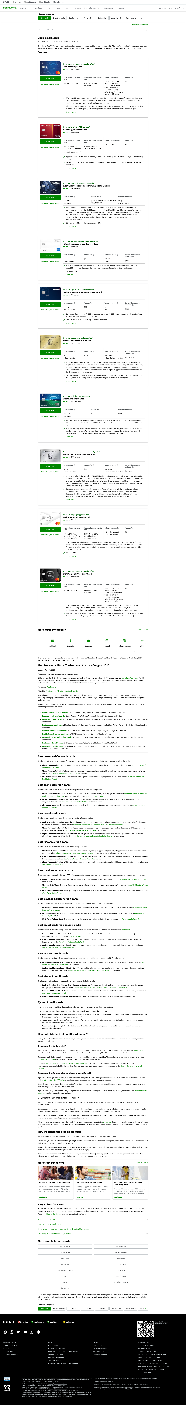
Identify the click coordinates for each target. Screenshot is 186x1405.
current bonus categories (94, 796)
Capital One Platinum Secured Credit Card (58, 948)
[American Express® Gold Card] (50, 342)
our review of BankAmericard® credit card (130, 879)
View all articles (142, 1163)
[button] (74, 196)
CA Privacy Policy (100, 1348)
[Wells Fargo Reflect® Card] (50, 131)
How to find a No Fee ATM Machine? (152, 1363)
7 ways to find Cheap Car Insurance (152, 1354)
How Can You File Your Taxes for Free (63, 1363)
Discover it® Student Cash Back (54, 993)
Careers (6, 1348)
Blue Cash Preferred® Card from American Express (75, 853)
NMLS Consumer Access (60, 1384)
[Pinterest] (38, 1332)
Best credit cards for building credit (57, 737)
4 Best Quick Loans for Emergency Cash (154, 1366)
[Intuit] (8, 1322)
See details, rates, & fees (50, 84)
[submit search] (145, 30)
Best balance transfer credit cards (56, 734)
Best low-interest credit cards (54, 731)
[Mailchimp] (68, 1322)
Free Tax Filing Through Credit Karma (63, 1351)
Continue (50, 78)
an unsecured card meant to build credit (74, 1063)
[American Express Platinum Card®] (50, 456)
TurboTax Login (54, 1360)
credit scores (126, 930)
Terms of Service (99, 1351)
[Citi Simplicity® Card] (50, 68)
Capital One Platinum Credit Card (71, 942)
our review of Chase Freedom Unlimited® (63, 773)
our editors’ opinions (130, 678)
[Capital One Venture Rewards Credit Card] (50, 294)
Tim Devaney (52, 687)
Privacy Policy (98, 1345)
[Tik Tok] (31, 1332)
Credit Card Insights (146, 1345)
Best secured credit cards (52, 743)
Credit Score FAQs (145, 1372)
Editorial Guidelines (53, 1214)
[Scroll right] (146, 643)
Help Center (53, 1345)
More (142, 18)
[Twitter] (18, 1332)
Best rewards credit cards (52, 725)
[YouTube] (25, 1332)
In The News (8, 1351)
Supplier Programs (10, 1354)
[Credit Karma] (37, 1322)
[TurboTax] (23, 1322)
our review (89, 970)
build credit (138, 1050)
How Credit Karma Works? (58, 1348)
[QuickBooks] (53, 1322)
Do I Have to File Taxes (147, 1351)
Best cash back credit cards (53, 716)
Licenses (50, 1384)
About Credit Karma (11, 1345)
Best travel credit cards (52, 719)
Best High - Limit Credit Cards (150, 1360)
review (95, 836)
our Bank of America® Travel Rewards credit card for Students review (101, 987)
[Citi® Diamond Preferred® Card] (50, 575)
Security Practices (55, 1354)
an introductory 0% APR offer (53, 1080)
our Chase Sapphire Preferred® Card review (81, 830)
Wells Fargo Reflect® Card (52, 893)
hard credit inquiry (48, 1059)
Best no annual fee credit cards (55, 713)
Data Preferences (100, 1354)
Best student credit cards (52, 746)
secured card (51, 1063)
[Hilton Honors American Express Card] (50, 245)
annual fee (107, 1122)
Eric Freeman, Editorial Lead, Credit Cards (62, 691)
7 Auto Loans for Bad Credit (149, 1357)
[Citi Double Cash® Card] (50, 400)
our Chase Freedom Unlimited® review (76, 802)
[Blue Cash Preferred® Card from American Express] (50, 187)
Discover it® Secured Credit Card (81, 936)
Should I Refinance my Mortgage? (151, 1369)
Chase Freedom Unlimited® (52, 864)
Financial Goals (144, 1348)
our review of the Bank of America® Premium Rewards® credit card (98, 825)
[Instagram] (11, 1332)
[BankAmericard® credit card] (50, 519)
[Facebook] (5, 1332)
